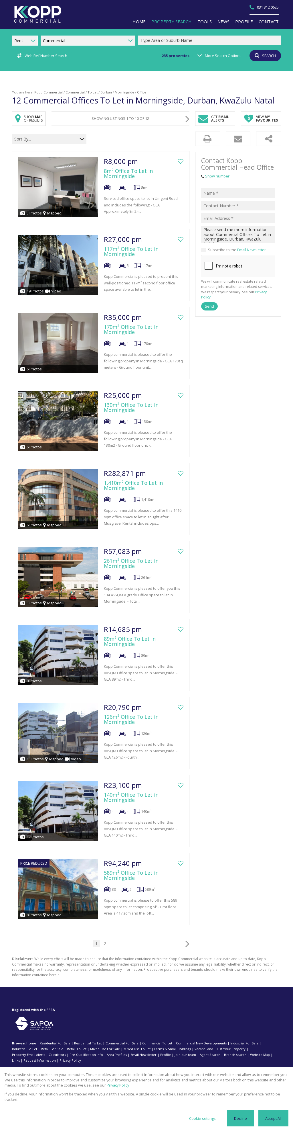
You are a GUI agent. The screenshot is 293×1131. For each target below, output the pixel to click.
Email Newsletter (251, 249)
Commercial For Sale (122, 1043)
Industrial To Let (24, 1049)
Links (16, 1060)
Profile (165, 1054)
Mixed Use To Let (137, 1049)
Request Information (39, 1060)
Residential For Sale (55, 1043)
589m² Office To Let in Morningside (131, 875)
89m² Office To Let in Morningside (130, 641)
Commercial (75, 92)
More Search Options (223, 55)
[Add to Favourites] (180, 161)
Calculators (57, 1054)
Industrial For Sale (244, 1043)
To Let (93, 92)
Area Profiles (117, 1054)
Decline (240, 1118)
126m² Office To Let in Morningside (131, 719)
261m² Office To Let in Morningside (131, 563)
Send (209, 306)
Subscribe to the (237, 249)
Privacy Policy (70, 1060)
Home (31, 1043)
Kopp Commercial (48, 92)
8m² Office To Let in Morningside (128, 173)
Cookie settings (202, 1118)
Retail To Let (76, 1049)
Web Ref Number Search (46, 55)
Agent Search (210, 1054)
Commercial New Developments (201, 1043)
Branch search (235, 1054)
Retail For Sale (52, 1049)
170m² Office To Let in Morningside (131, 329)
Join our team (185, 1054)
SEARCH (269, 55)
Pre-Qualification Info (86, 1054)
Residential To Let (88, 1043)
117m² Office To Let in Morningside (131, 251)
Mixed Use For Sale (105, 1049)
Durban (106, 92)
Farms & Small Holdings (172, 1049)
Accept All (273, 1118)
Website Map (260, 1054)
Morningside (124, 92)
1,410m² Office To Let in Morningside (133, 485)
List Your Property (231, 1049)
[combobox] (210, 40)
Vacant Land (204, 1049)
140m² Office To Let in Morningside (131, 797)
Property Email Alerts (28, 1054)
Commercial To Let (157, 1043)
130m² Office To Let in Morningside (131, 407)
